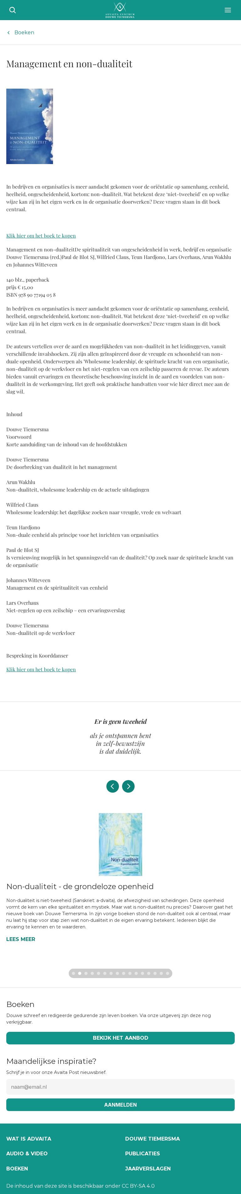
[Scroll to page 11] (136, 973)
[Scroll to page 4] (92, 973)
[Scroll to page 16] (168, 973)
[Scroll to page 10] (130, 973)
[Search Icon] (12, 10)
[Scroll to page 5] (98, 973)
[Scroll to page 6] (105, 973)
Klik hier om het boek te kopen (41, 235)
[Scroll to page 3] (86, 973)
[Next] (128, 786)
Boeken (24, 33)
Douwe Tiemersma (152, 1139)
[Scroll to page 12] (142, 973)
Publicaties (142, 1154)
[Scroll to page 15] (161, 973)
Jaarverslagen (148, 1169)
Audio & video (27, 1154)
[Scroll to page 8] (117, 973)
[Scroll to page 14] (155, 973)
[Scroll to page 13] (149, 973)
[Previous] (112, 786)
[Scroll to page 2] (80, 973)
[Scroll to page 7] (111, 973)
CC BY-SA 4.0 (138, 1186)
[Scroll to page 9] (123, 973)
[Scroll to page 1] (73, 973)
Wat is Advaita (28, 1139)
